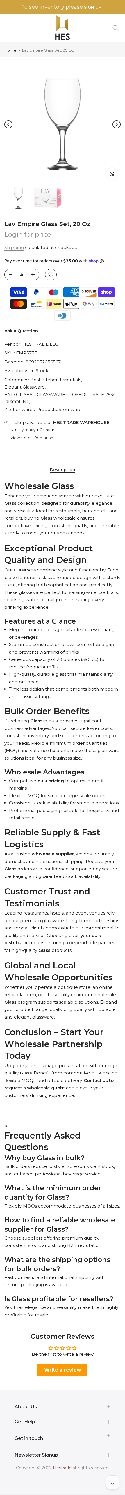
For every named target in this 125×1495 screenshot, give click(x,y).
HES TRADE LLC (40, 344)
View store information (31, 437)
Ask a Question (21, 330)
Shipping (14, 247)
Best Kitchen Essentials (55, 379)
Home (10, 50)
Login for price (27, 235)
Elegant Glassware (24, 387)
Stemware (70, 409)
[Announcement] (62, 7)
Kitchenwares (19, 409)
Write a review (62, 1370)
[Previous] (8, 124)
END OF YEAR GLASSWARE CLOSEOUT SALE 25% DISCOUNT (59, 398)
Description (62, 469)
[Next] (116, 124)
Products (47, 409)
